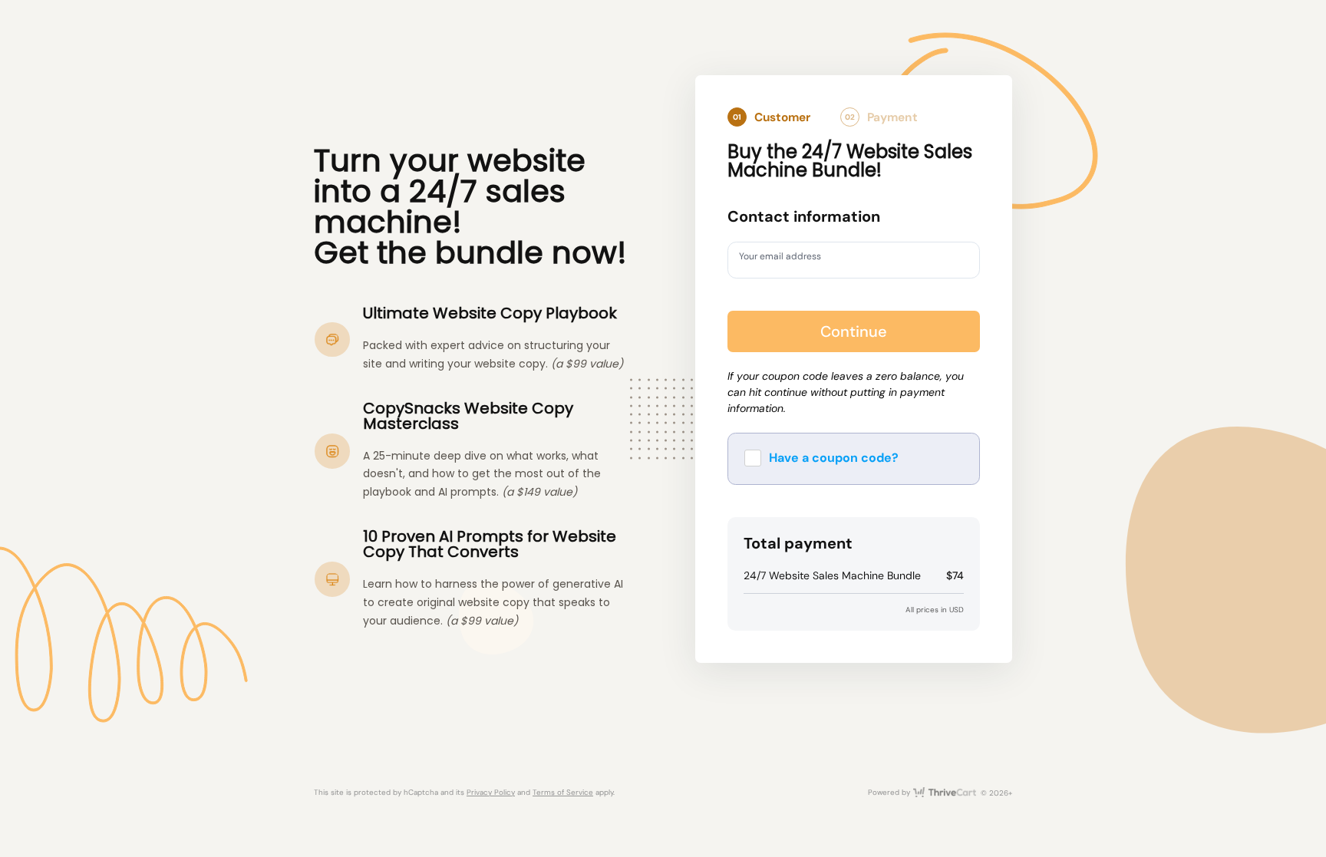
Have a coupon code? (834, 458)
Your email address (788, 259)
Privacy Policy (491, 792)
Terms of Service (563, 792)
